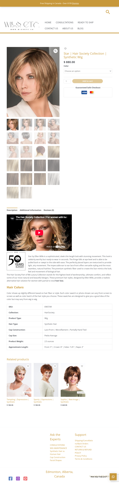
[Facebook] (10, 478)
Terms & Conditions (83, 459)
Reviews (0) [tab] (49, 210)
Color (66, 66)
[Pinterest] (25, 478)
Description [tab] (12, 210)
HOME (48, 22)
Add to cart (88, 81)
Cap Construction (57, 457)
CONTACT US (51, 28)
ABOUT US (67, 28)
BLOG (80, 28)
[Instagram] (18, 478)
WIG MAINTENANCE (58, 448)
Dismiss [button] (75, 3)
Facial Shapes (56, 460)
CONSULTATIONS (64, 22)
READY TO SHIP (85, 22)
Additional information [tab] (30, 210)
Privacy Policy (81, 456)
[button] (108, 12)
